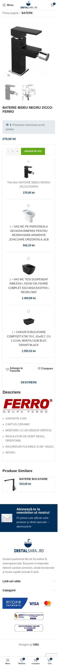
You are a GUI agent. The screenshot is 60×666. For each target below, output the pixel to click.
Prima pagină (10, 13)
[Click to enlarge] (8, 75)
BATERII (27, 13)
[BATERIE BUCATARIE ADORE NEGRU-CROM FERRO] (10, 484)
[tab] (29, 382)
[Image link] (29, 546)
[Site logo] (28, 4)
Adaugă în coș (33, 151)
